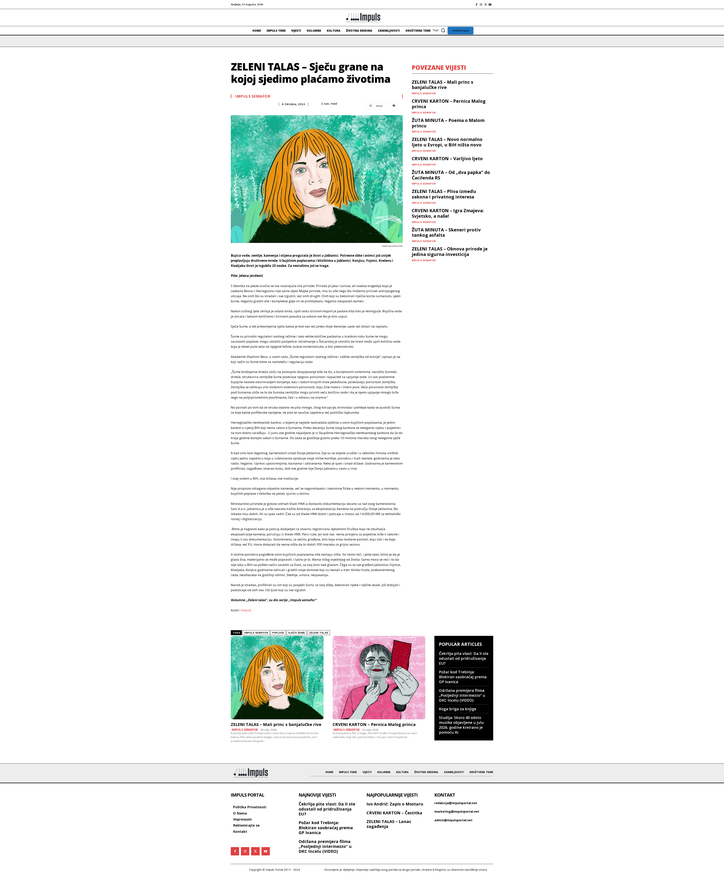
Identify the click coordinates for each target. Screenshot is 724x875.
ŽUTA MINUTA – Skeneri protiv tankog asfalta (446, 232)
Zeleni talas (318, 632)
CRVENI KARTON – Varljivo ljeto (447, 158)
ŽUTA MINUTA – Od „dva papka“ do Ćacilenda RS (451, 175)
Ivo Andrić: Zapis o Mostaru (395, 804)
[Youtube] (490, 4)
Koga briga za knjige (457, 708)
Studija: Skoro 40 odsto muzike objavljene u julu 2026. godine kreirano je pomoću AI (461, 725)
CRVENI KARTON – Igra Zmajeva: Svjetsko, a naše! (448, 213)
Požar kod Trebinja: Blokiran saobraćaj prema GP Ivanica (463, 676)
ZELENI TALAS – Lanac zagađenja (389, 823)
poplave (278, 632)
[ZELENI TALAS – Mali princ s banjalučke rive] (277, 677)
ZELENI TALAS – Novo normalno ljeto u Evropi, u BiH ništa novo (447, 142)
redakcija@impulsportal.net (455, 803)
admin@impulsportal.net (453, 820)
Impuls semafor (252, 96)
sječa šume (296, 632)
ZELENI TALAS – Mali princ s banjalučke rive (442, 84)
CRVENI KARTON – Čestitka (394, 812)
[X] (485, 4)
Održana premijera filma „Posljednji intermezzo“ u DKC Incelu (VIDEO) (462, 695)
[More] (394, 105)
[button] (440, 30)
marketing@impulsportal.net (456, 811)
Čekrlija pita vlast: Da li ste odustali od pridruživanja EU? (463, 658)
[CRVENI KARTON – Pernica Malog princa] (379, 677)
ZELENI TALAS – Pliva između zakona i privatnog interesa (444, 194)
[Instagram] (481, 4)
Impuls (246, 610)
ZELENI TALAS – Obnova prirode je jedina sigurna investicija (450, 251)
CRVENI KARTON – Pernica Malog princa (448, 103)
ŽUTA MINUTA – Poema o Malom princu (448, 123)
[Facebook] (476, 4)
